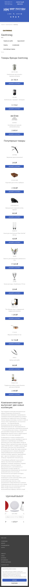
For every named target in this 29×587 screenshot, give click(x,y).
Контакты (3, 557)
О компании (15, 45)
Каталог (3, 543)
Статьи (3, 555)
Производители (5, 545)
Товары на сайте (8, 41)
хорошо (14, 580)
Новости (3, 553)
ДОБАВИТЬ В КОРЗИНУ (14, 83)
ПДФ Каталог (21, 41)
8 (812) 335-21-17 (8, 3)
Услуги (3, 547)
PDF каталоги (4, 560)
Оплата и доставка (6, 562)
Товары (5, 45)
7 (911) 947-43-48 (8, 4)
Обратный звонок (20, 3)
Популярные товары (9, 49)
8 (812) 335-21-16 (8, 1)
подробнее (14, 583)
